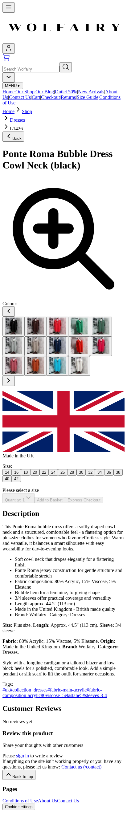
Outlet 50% (66, 91)
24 (53, 472)
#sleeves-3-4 (95, 695)
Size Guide (87, 97)
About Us (47, 800)
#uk (6, 689)
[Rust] (35, 366)
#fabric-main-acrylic (67, 689)
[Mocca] (35, 346)
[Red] (101, 346)
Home (8, 91)
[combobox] (8, 77)
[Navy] (57, 346)
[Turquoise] (57, 366)
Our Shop (25, 91)
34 (99, 472)
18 (25, 472)
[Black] (13, 326)
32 (90, 472)
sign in (22, 755)
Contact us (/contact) (81, 766)
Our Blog (44, 91)
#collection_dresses (28, 689)
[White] (79, 366)
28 (72, 472)
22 (44, 472)
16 (16, 472)
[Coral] (57, 326)
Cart (36, 97)
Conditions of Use (20, 800)
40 (7, 478)
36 (109, 472)
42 (16, 478)
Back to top (22, 776)
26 (62, 472)
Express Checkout (84, 500)
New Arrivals (91, 91)
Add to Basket (50, 500)
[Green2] (101, 326)
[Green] (79, 326)
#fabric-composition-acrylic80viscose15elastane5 (52, 692)
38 (118, 472)
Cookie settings (19, 807)
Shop (27, 111)
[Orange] (79, 346)
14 (7, 472)
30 (81, 472)
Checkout (50, 97)
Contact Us (20, 97)
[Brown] (35, 326)
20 (35, 472)
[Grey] (13, 346)
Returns (68, 97)
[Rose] (13, 366)
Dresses (17, 120)
